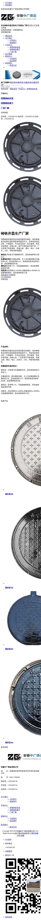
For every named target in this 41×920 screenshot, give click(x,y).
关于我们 (8, 3)
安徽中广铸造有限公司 (26, 831)
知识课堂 (13, 821)
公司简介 (13, 799)
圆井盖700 (22, 82)
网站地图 (34, 833)
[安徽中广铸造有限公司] (19, 23)
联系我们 (8, 5)
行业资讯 (13, 818)
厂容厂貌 (5, 108)
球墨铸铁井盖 (32, 89)
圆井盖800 (14, 82)
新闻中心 (4, 816)
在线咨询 (4, 275)
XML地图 (20, 835)
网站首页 (13, 89)
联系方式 (13, 827)
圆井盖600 (30, 82)
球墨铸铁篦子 (7, 103)
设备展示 (13, 801)
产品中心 (21, 89)
